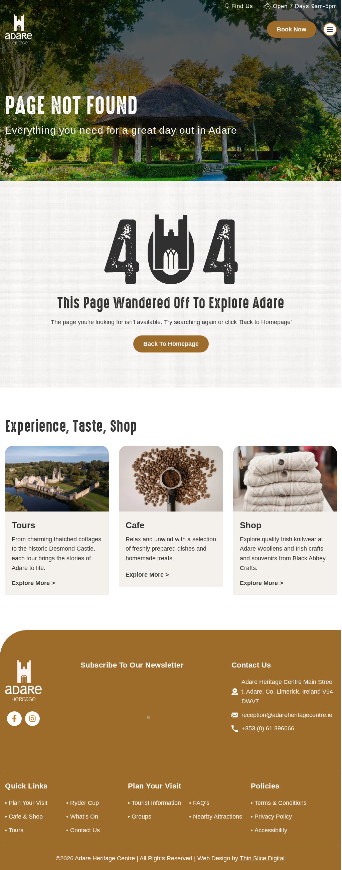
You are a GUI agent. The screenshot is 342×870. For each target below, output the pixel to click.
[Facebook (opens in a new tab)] (14, 718)
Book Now (291, 29)
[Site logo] (18, 29)
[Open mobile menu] (330, 29)
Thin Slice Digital (262, 858)
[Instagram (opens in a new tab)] (32, 718)
